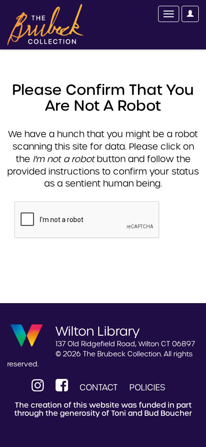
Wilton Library (98, 330)
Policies (147, 387)
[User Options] (190, 14)
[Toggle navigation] (168, 14)
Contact (99, 387)
